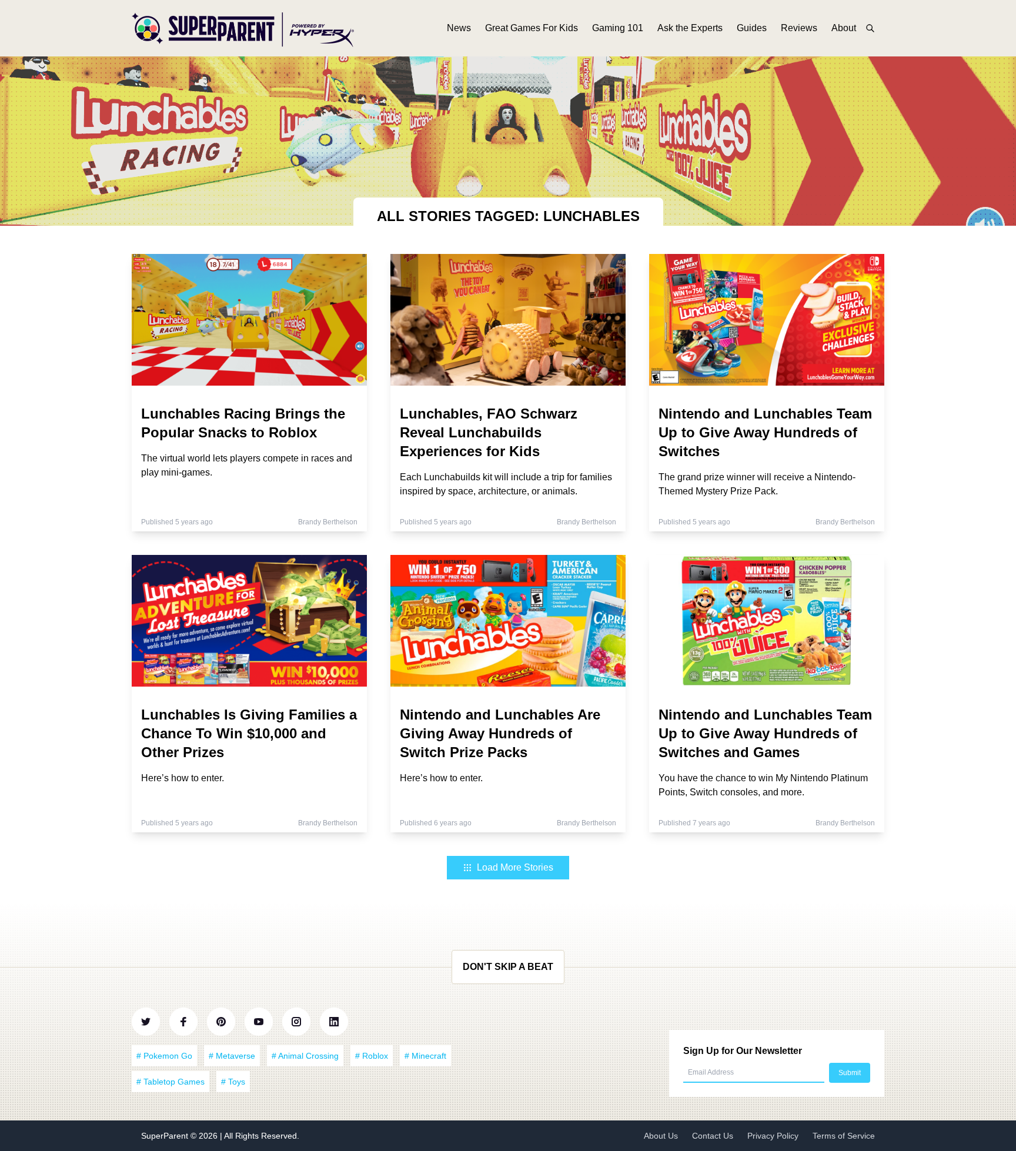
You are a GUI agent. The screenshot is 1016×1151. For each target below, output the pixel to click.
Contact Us (712, 1135)
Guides (752, 28)
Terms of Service (844, 1135)
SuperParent (165, 1135)
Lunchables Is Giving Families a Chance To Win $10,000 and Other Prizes (249, 733)
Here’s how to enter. (182, 778)
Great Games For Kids (531, 28)
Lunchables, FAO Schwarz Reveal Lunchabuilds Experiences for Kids (488, 432)
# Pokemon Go (164, 1055)
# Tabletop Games (170, 1081)
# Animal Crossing (305, 1055)
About (843, 28)
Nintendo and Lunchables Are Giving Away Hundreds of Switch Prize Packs (500, 733)
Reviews (799, 28)
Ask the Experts (690, 28)
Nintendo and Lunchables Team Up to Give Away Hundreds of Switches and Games (765, 733)
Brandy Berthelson (327, 522)
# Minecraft (425, 1055)
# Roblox (371, 1055)
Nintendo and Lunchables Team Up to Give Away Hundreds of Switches (765, 432)
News (459, 28)
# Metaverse (232, 1055)
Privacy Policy (772, 1135)
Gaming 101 (617, 28)
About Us (661, 1135)
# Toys (233, 1081)
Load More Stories (515, 867)
